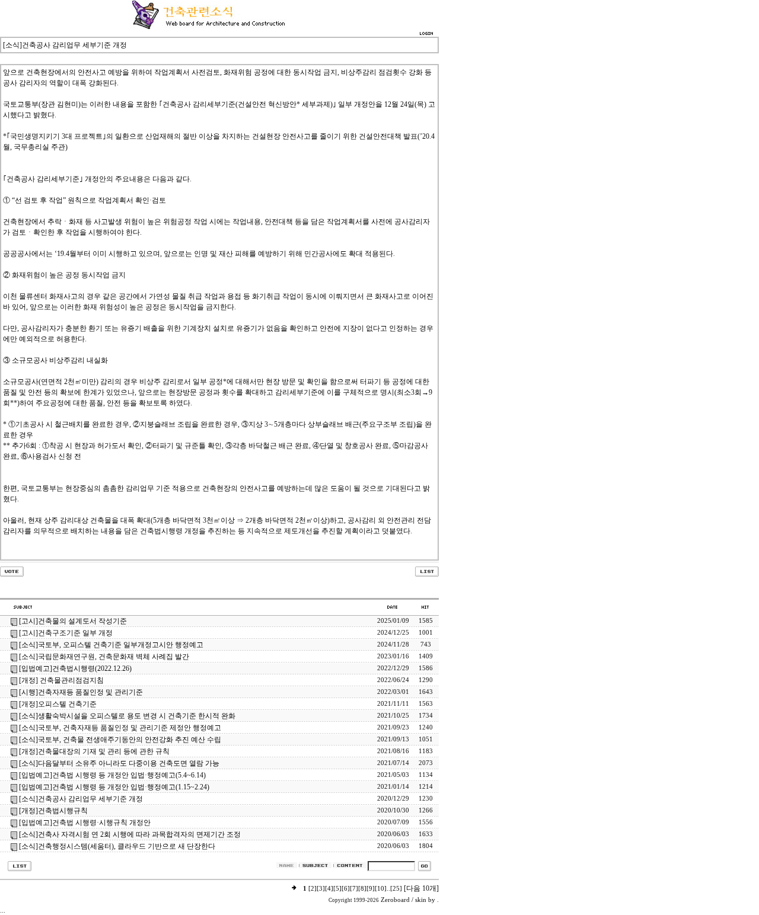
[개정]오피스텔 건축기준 (58, 704)
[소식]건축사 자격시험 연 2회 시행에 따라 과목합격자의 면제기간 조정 (130, 834)
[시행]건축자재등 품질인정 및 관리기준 (81, 692)
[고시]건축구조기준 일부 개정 (66, 633)
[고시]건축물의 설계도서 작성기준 (73, 621)
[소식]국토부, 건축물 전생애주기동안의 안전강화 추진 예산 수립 (120, 739)
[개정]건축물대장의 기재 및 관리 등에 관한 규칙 (94, 751)
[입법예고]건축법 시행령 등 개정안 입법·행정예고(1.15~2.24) (114, 787)
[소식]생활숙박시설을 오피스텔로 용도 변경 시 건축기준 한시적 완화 (127, 716)
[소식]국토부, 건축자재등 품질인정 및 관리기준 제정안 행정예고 (120, 728)
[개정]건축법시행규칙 (53, 811)
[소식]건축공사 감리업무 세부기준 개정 (81, 799)
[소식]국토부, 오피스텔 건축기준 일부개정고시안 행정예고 (111, 645)
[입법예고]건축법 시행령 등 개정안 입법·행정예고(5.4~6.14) (112, 775)
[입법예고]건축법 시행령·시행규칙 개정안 (85, 822)
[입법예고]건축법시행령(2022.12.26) (75, 668)
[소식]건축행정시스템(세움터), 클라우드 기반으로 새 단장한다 (117, 846)
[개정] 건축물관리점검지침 (61, 680)
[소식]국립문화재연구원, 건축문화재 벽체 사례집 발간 (104, 656)
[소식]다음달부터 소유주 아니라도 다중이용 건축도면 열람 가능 (119, 763)
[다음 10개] (421, 888)
